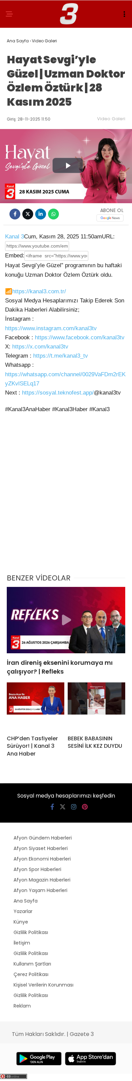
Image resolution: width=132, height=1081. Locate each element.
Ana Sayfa (26, 900)
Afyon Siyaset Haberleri (41, 848)
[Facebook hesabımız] (52, 807)
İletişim (22, 942)
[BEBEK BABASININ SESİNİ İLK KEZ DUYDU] (96, 706)
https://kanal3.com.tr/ (39, 291)
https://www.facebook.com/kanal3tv (80, 337)
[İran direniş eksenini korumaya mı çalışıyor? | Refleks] (66, 620)
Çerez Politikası (31, 974)
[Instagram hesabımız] (73, 807)
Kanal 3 (14, 236)
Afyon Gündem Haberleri (43, 837)
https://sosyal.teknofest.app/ (58, 392)
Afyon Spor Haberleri (37, 869)
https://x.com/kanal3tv (40, 346)
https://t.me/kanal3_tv (60, 356)
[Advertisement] (66, 498)
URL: (108, 236)
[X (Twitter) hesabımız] (63, 807)
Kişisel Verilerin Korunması (43, 984)
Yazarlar (23, 911)
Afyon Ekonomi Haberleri (42, 858)
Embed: (14, 255)
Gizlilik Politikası (31, 932)
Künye (21, 921)
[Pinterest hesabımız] (85, 807)
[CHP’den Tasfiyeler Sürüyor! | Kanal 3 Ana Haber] (35, 706)
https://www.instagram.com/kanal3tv (51, 328)
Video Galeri (111, 118)
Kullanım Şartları (32, 963)
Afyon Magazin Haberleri (42, 879)
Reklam (22, 1005)
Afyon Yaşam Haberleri (40, 890)
